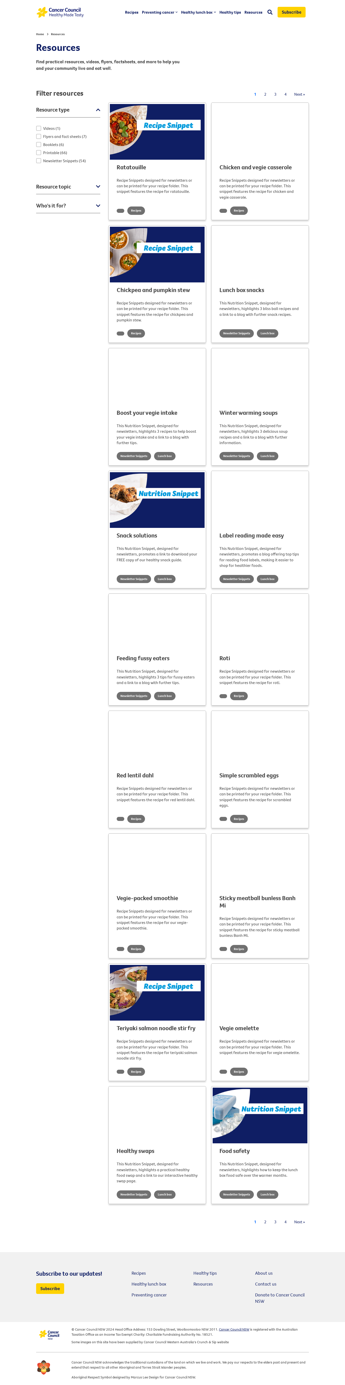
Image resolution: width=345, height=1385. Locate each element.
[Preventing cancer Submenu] (176, 12)
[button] (66, 128)
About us (264, 1273)
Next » (299, 94)
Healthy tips (230, 12)
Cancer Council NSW (234, 1329)
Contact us (266, 1284)
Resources (253, 12)
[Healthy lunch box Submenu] (214, 12)
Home (40, 34)
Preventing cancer (158, 12)
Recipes (131, 12)
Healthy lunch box (197, 12)
